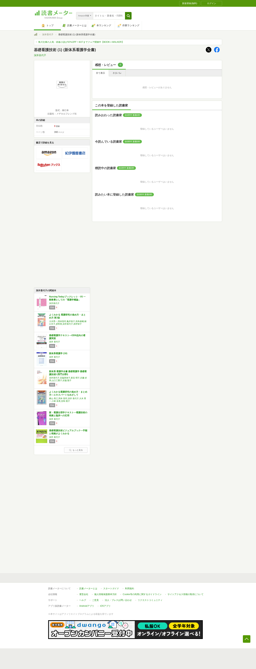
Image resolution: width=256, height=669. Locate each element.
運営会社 (83, 594)
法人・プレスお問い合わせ (118, 600)
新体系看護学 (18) (58, 353)
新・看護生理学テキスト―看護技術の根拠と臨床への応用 (68, 414)
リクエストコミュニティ (150, 600)
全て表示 (100, 73)
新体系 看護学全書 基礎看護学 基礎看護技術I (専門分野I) (68, 373)
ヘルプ (82, 600)
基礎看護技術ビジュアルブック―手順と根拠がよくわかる (68, 432)
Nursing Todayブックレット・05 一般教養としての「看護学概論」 (67, 298)
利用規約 (129, 588)
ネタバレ (117, 73)
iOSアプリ (105, 606)
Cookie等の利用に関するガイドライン (142, 594)
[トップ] (35, 35)
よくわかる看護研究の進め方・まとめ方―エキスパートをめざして (68, 393)
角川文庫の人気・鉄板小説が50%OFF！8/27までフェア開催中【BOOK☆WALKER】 (81, 42)
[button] (128, 16)
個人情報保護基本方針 (105, 594)
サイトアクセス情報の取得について (186, 594)
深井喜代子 (47, 34)
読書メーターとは (88, 588)
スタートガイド (111, 588)
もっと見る (78, 450)
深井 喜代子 (54, 342)
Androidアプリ (86, 606)
